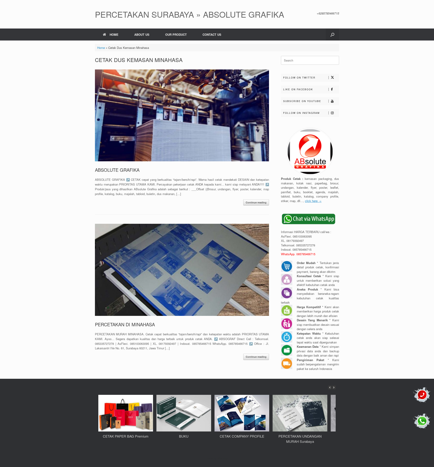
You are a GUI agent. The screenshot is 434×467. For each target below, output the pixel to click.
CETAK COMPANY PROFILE (242, 436)
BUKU (184, 436)
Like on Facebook (298, 89)
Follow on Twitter (299, 77)
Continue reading (256, 202)
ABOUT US (141, 34)
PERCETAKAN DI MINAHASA (125, 324)
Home (101, 47)
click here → (313, 201)
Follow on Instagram (301, 112)
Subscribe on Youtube (302, 101)
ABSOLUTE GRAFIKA (117, 170)
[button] (332, 35)
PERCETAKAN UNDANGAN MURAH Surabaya (300, 439)
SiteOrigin (223, 458)
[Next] (334, 387)
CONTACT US (212, 34)
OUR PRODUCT (176, 34)
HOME (114, 34)
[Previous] (330, 387)
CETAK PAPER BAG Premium (126, 436)
